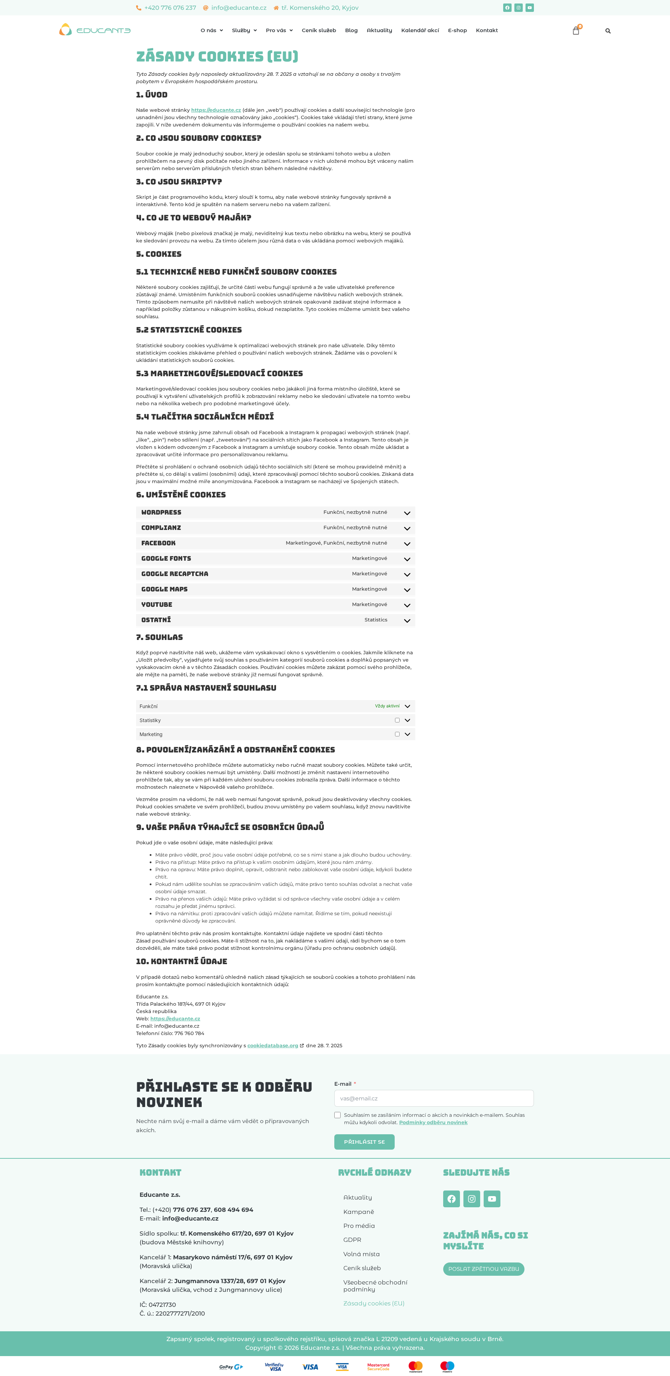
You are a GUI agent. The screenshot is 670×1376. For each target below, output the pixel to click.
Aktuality (379, 30)
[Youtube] (530, 7)
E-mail (342, 1083)
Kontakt (487, 30)
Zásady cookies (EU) (374, 1303)
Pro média (359, 1225)
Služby (241, 30)
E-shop (457, 30)
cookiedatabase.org (272, 1045)
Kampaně (358, 1211)
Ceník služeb (319, 30)
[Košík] (576, 31)
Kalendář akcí (420, 30)
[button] (212, 30)
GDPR (352, 1239)
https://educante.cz (216, 110)
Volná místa (361, 1254)
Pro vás (276, 30)
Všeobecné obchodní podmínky (375, 1286)
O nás (208, 30)
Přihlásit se (364, 1141)
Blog (351, 30)
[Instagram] (518, 7)
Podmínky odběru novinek (433, 1122)
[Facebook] (507, 7)
